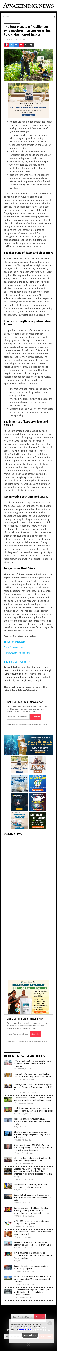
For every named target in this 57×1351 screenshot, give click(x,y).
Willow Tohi (21, 40)
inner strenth (36, 670)
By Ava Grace (27, 1237)
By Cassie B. (27, 1298)
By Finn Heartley (28, 1216)
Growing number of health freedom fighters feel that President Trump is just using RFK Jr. (33, 1087)
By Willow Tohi (28, 1103)
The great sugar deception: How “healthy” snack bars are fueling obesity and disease (32, 1075)
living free (9, 673)
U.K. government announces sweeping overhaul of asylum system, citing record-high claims (32, 1134)
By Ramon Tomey (28, 1271)
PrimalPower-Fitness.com (17, 652)
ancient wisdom (28, 667)
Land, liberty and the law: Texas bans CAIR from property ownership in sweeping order (33, 1109)
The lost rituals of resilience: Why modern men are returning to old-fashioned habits (32, 1099)
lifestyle (48, 670)
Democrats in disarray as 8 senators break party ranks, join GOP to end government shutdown (32, 1279)
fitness (7, 670)
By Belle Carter (28, 1153)
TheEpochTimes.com (14, 641)
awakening (42, 667)
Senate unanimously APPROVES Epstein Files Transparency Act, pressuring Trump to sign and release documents (33, 1147)
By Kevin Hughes (28, 1164)
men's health (22, 673)
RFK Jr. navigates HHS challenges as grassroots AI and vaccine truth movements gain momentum (33, 1255)
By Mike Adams (28, 1179)
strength (37, 680)
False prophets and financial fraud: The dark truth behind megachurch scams (33, 1159)
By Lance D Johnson (30, 1092)
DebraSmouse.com (13, 647)
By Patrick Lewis (28, 1069)
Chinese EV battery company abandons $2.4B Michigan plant (31, 1267)
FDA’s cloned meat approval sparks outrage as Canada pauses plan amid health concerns (33, 1063)
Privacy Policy (26, 1329)
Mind (18, 677)
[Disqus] (28, 872)
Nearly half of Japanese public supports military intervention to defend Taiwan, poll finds (32, 1197)
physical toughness (21, 680)
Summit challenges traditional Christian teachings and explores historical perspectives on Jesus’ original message (31, 1210)
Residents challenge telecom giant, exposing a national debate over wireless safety (32, 1121)
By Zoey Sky (27, 1140)
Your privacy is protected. (15, 724)
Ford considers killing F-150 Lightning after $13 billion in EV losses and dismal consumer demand (32, 1292)
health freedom (20, 670)
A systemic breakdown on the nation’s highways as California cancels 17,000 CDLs (32, 1243)
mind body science (31, 677)
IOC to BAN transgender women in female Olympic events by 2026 (32, 1222)
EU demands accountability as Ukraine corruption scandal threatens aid (30, 1185)
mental (33, 673)
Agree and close (30, 1335)
